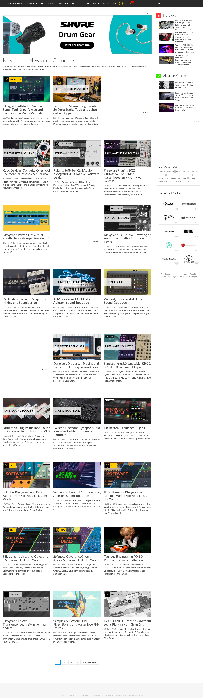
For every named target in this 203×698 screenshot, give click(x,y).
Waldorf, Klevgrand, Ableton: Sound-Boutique (124, 300)
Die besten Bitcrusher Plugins (124, 428)
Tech (96, 3)
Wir (161, 274)
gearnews (15, 3)
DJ (79, 3)
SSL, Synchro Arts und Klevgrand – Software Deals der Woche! (25, 558)
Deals (127, 3)
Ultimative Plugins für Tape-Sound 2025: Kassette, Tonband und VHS (26, 429)
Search (199, 3)
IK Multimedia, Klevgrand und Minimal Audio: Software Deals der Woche (125, 495)
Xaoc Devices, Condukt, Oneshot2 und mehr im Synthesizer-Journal (26, 172)
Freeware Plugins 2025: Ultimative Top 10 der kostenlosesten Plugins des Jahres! (122, 175)
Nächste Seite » (90, 662)
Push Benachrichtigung (189, 276)
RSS (191, 3)
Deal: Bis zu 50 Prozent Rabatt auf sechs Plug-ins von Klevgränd (127, 622)
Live (86, 3)
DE (159, 3)
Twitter (185, 3)
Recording (48, 3)
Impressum (182, 274)
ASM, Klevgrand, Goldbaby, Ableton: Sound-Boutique (72, 300)
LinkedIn (167, 3)
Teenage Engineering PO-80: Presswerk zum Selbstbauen (123, 558)
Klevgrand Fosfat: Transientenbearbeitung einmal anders (25, 624)
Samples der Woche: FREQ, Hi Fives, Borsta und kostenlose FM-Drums (76, 624)
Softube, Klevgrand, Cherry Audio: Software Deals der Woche (76, 558)
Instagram (173, 3)
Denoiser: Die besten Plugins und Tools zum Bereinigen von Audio (76, 365)
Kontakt (192, 274)
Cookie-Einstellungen (168, 276)
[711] (168, 203)
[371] (169, 245)
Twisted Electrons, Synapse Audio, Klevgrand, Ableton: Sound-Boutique (77, 431)
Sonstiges (109, 3)
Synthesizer (67, 3)
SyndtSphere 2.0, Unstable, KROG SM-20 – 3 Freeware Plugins (127, 365)
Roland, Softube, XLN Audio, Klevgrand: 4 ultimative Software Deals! (76, 173)
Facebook (179, 3)
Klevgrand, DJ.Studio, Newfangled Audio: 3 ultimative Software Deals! (127, 238)
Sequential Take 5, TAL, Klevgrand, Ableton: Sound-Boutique (77, 494)
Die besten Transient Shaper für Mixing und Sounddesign (25, 300)
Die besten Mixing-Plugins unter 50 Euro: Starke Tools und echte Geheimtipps (75, 109)
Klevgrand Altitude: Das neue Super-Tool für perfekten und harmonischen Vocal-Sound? (23, 109)
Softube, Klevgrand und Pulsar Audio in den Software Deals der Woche (25, 495)
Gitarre (32, 3)
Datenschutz (170, 274)
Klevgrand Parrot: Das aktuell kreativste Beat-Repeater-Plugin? (26, 236)
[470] (169, 217)
